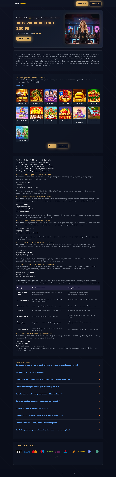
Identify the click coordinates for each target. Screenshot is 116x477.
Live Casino (63, 146)
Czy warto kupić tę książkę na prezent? (32, 408)
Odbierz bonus (24, 38)
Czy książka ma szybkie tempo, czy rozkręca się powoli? (39, 415)
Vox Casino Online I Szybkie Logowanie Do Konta (33, 160)
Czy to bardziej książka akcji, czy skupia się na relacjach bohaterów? (44, 379)
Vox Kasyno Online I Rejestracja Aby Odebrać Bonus (34, 171)
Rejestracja (82, 3)
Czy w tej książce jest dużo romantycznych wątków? (38, 401)
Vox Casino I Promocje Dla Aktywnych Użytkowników (35, 169)
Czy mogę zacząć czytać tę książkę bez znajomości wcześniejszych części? (47, 365)
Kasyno (51, 146)
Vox (20, 3)
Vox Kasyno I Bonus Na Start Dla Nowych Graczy (33, 162)
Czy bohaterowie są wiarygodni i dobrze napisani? (37, 423)
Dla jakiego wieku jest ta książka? (30, 372)
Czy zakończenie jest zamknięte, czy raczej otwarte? (38, 387)
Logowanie (95, 3)
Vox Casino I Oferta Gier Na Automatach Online (33, 164)
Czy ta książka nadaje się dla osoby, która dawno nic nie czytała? (43, 430)
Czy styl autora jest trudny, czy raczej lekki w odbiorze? (39, 394)
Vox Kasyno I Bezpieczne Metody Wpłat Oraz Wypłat (35, 166)
